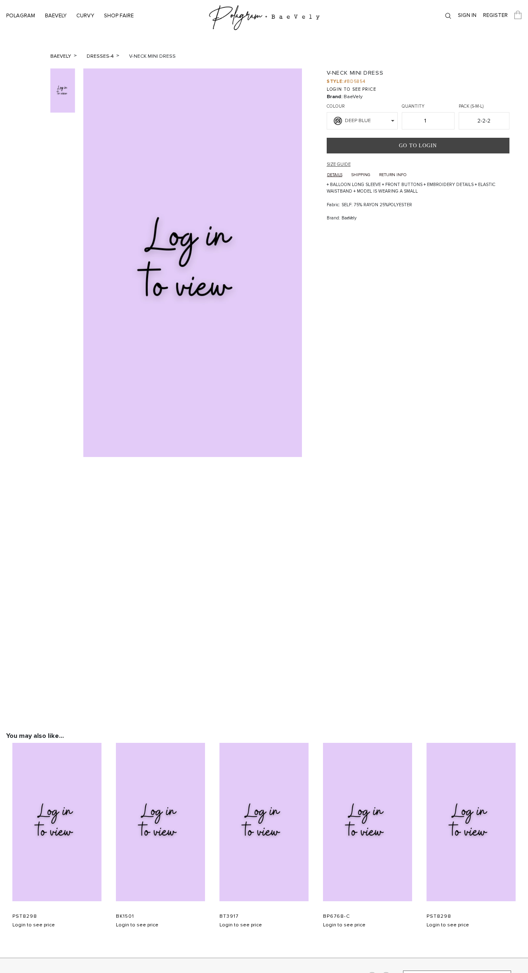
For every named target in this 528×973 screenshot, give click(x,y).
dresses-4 (101, 56)
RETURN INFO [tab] (392, 174)
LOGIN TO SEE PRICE (351, 89)
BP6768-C (336, 916)
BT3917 (228, 916)
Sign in (467, 15)
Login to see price (33, 925)
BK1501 (125, 916)
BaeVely (55, 15)
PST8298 (24, 916)
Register (495, 15)
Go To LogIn (418, 145)
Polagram (20, 15)
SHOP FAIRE (119, 15)
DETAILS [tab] (334, 174)
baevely (61, 56)
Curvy (85, 15)
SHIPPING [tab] (360, 174)
